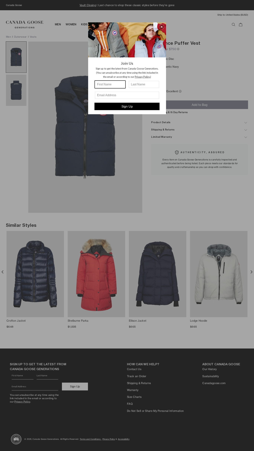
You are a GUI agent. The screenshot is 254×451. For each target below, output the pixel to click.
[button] (161, 27)
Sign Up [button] (127, 106)
